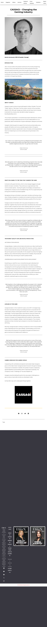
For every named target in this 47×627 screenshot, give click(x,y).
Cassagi (6, 106)
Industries (38, 2)
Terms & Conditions (10, 553)
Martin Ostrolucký (9, 57)
